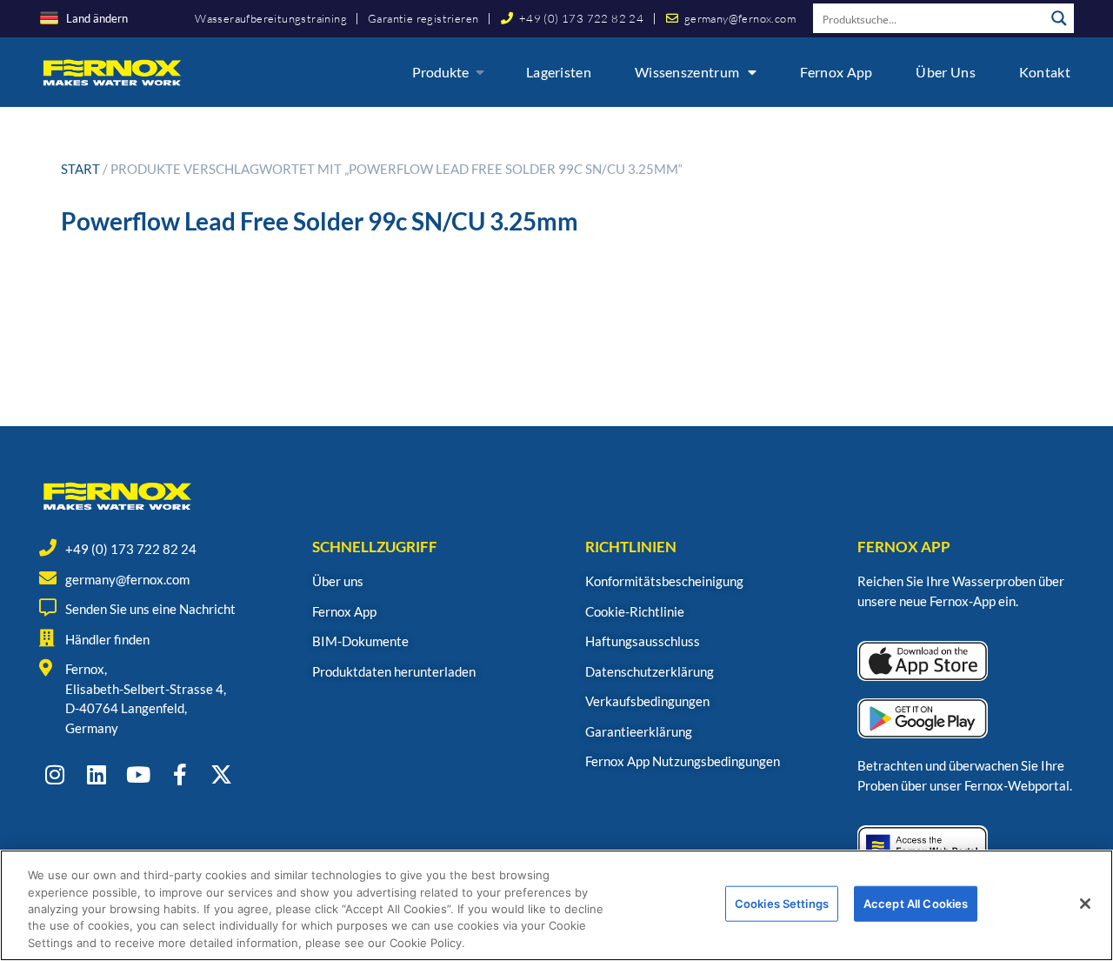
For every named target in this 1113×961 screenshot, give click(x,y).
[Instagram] (54, 774)
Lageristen (558, 71)
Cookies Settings (782, 904)
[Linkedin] (96, 774)
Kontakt (1044, 71)
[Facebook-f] (179, 774)
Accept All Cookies (915, 904)
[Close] (1085, 903)
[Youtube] (138, 774)
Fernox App (836, 71)
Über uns (945, 71)
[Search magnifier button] (1059, 18)
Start (80, 169)
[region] (556, 905)
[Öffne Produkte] (480, 72)
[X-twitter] (221, 774)
